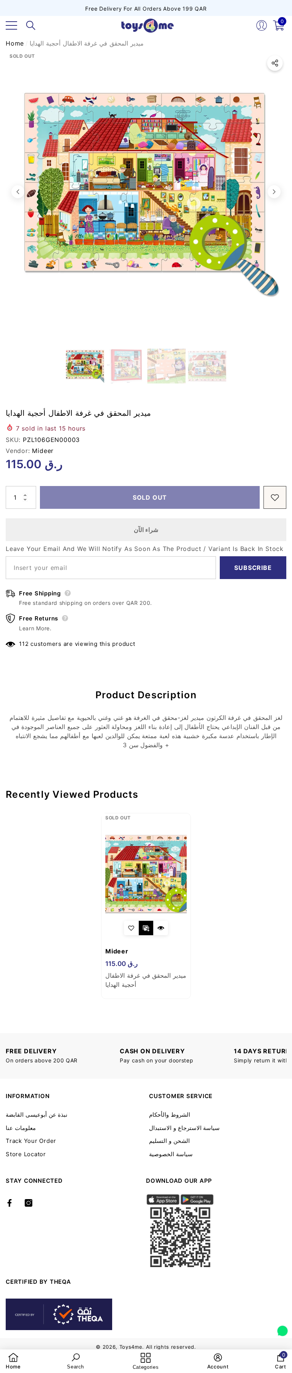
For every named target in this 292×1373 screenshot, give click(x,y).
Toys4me (131, 1347)
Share (274, 63)
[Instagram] (28, 1202)
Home (15, 43)
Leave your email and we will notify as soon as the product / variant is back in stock (145, 548)
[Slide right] (274, 191)
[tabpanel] (146, 906)
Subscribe (252, 567)
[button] (30, 25)
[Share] (274, 63)
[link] (13, 1361)
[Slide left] (17, 191)
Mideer (43, 451)
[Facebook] (9, 1202)
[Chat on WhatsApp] (282, 1328)
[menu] (11, 25)
